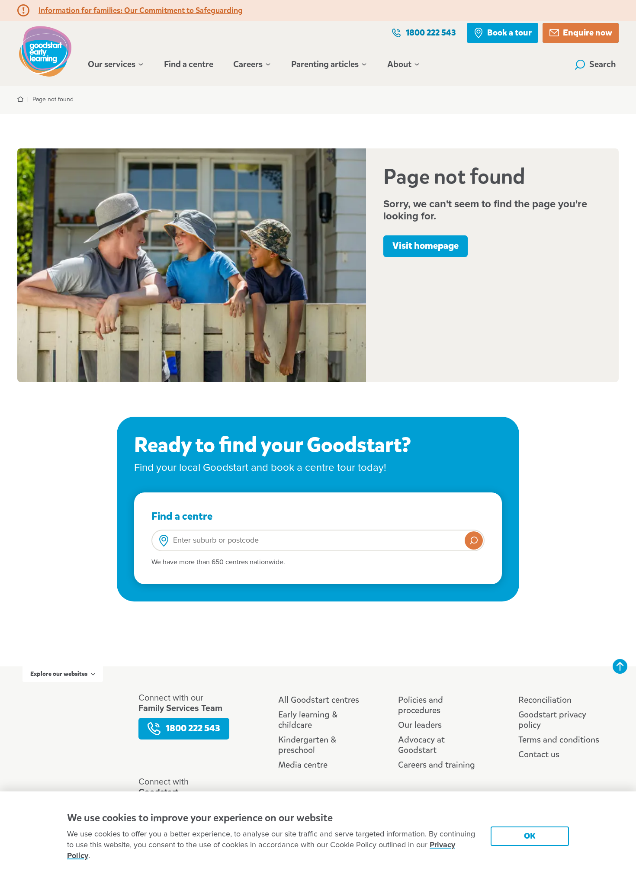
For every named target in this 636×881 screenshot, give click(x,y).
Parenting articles (325, 64)
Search (602, 64)
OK (530, 835)
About (399, 64)
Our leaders (420, 725)
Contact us (538, 754)
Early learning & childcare (307, 720)
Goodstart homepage (47, 50)
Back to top (620, 666)
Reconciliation (545, 700)
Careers (248, 64)
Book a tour (509, 33)
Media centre (303, 765)
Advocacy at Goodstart (421, 745)
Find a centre (188, 64)
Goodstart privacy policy (552, 720)
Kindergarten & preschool (307, 745)
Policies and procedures (420, 705)
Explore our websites (58, 674)
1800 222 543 (431, 33)
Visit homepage (425, 245)
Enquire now (587, 33)
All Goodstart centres (318, 700)
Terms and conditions (558, 740)
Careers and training (436, 765)
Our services (111, 64)
